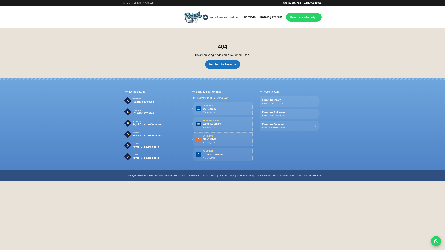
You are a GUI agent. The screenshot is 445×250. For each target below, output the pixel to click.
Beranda (250, 17)
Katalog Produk (271, 17)
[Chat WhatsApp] (436, 241)
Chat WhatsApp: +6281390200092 (302, 3)
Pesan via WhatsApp (303, 17)
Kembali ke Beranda (222, 64)
